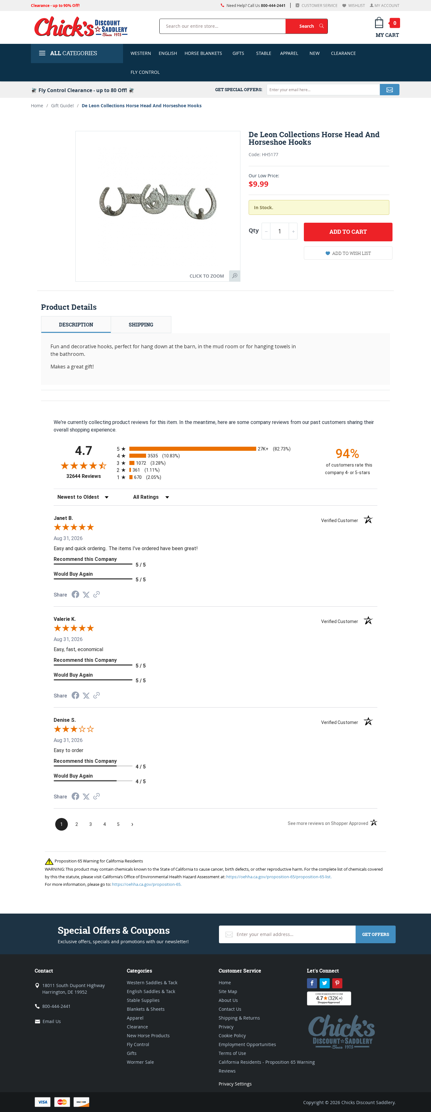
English (168, 53)
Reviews (227, 1071)
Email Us (52, 1021)
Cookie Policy (232, 1035)
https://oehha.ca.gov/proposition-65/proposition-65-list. (279, 877)
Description (76, 324)
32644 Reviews (90, 476)
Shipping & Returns (239, 1018)
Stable (263, 53)
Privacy (226, 1027)
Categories (73, 53)
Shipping (141, 324)
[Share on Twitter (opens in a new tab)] (86, 595)
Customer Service (319, 5)
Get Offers (375, 934)
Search (313, 26)
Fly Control (145, 72)
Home (37, 106)
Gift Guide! (62, 106)
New (315, 53)
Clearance (343, 53)
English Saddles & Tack (151, 991)
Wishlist (356, 5)
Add (348, 232)
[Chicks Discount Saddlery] (83, 26)
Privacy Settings (235, 1084)
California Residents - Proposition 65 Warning (267, 1062)
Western (141, 53)
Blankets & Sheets (146, 1009)
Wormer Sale (140, 1062)
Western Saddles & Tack (152, 983)
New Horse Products (148, 1035)
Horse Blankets (203, 53)
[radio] (215, 449)
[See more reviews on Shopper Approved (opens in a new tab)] (96, 595)
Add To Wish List (351, 253)
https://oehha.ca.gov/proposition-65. (146, 884)
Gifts (238, 53)
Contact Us (230, 1009)
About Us (228, 1000)
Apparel (289, 53)
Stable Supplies (143, 1000)
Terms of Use (232, 1053)
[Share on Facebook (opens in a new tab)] (75, 595)
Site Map (228, 991)
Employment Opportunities (247, 1044)
